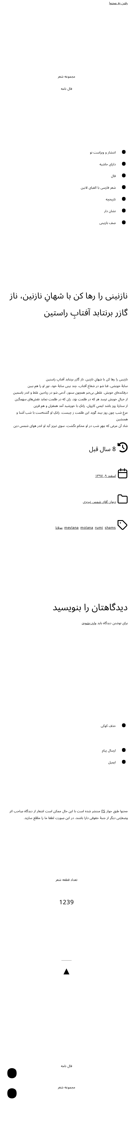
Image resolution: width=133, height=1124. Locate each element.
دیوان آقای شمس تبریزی (99, 501)
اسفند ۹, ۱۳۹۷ (105, 475)
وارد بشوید (89, 623)
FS (103, 811)
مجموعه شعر (66, 76)
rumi (99, 527)
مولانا (59, 527)
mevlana (71, 527)
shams (110, 527)
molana (86, 527)
